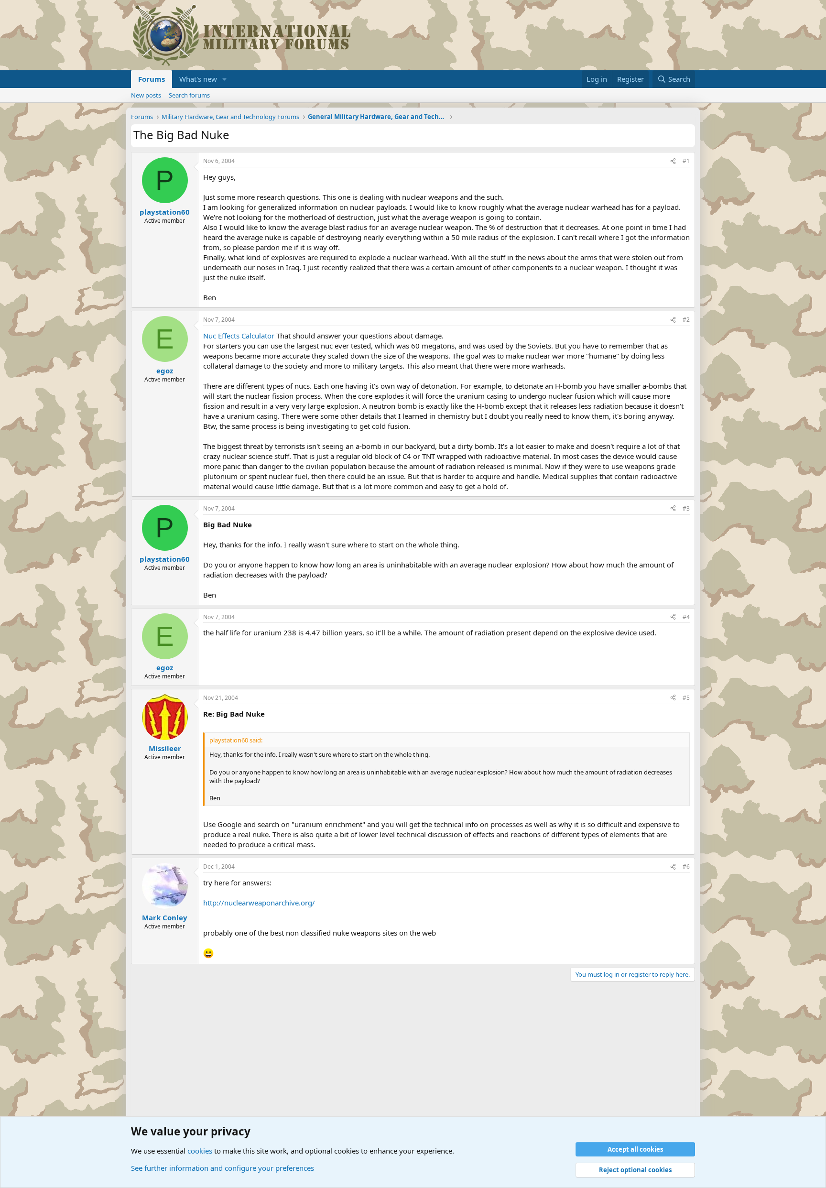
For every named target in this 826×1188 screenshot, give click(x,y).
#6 (686, 866)
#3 (686, 508)
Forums (151, 79)
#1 (686, 161)
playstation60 (165, 212)
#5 (686, 698)
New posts (146, 95)
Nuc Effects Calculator (238, 335)
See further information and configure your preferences (222, 1168)
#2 (686, 320)
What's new (198, 79)
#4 (686, 617)
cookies (199, 1150)
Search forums (189, 95)
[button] (224, 79)
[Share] (673, 161)
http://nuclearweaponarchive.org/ (259, 902)
